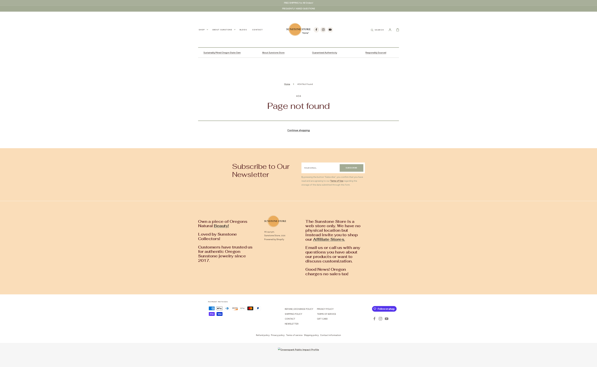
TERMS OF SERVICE (326, 314)
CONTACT (290, 319)
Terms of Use (336, 181)
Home (287, 84)
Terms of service (294, 335)
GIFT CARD (322, 319)
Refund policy (263, 335)
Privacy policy (278, 335)
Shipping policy (311, 335)
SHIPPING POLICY (293, 314)
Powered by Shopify (274, 239)
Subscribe (351, 168)
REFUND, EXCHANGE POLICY (299, 309)
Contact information (330, 335)
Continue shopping (298, 130)
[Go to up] (592, 362)
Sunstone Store (272, 235)
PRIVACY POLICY (325, 309)
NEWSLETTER (291, 324)
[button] (377, 30)
